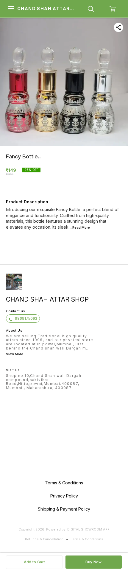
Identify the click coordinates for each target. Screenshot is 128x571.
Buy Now (93, 562)
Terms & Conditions (87, 539)
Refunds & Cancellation (44, 539)
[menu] (11, 9)
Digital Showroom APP (88, 529)
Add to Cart (34, 562)
